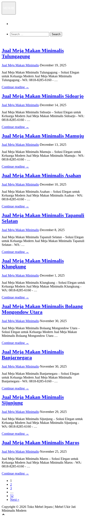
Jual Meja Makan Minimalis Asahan (41, 175)
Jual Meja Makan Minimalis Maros (40, 442)
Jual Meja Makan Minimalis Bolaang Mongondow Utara (42, 309)
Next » (14, 499)
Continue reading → (15, 87)
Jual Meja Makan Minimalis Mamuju (43, 136)
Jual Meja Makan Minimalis (20, 65)
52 (12, 496)
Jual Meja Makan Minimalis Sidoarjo (43, 96)
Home (14, 23)
